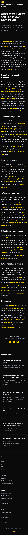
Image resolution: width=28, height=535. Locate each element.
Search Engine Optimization (7, 514)
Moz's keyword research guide (11, 91)
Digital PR (3, 478)
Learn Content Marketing (7, 483)
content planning (21, 320)
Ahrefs (17, 238)
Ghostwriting (4, 522)
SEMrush (4, 131)
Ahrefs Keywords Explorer (9, 129)
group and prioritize (16, 111)
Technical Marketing (6, 500)
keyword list (19, 220)
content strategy (9, 182)
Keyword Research (5, 517)
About (2, 4)
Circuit (9, 69)
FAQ (2, 466)
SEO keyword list (8, 41)
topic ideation (16, 49)
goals (21, 202)
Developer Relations (5, 495)
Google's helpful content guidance (12, 207)
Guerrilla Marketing (5, 520)
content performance (8, 327)
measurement (19, 293)
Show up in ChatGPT (6, 485)
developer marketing (8, 99)
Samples (3, 471)
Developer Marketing (6, 493)
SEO (24, 46)
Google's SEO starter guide (15, 89)
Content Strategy (5, 503)
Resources (20, 4)
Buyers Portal (4, 6)
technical (4, 258)
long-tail (4, 149)
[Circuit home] (2, 2)
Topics (2, 469)
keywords (13, 108)
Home (2, 459)
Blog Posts (3, 509)
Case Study (3, 475)
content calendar (15, 222)
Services (8, 4)
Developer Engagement (6, 498)
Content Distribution (6, 512)
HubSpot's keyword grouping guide (12, 179)
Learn (13, 4)
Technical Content (5, 506)
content (7, 46)
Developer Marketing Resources (8, 480)
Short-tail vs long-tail (17, 167)
